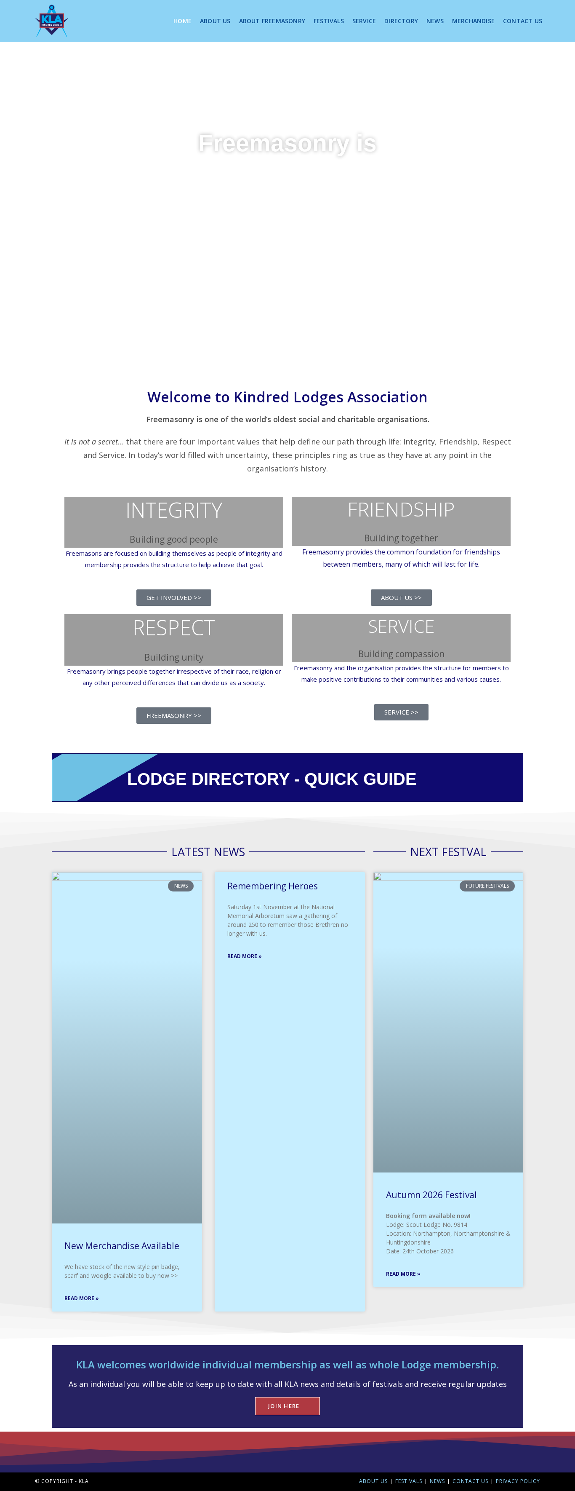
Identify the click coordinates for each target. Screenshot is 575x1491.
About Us (373, 1481)
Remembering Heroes (272, 886)
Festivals (408, 1481)
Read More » (81, 1298)
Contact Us (470, 1481)
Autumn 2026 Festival (431, 1195)
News (437, 1481)
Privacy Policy (518, 1481)
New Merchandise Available (121, 1246)
